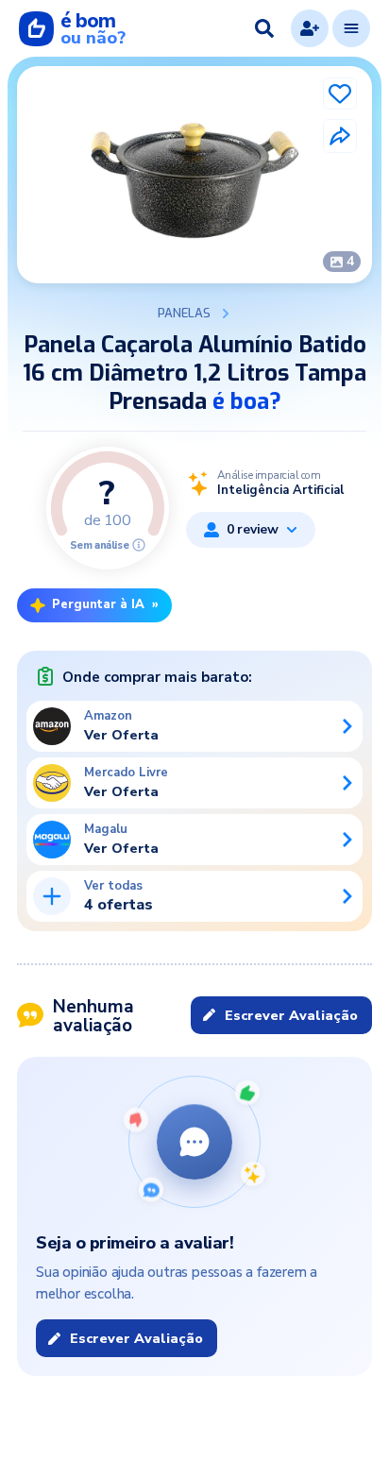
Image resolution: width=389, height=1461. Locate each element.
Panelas (184, 313)
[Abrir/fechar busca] (264, 28)
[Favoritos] (340, 93)
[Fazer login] (310, 28)
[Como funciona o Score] (138, 544)
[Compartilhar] (340, 136)
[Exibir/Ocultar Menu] (351, 28)
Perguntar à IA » (105, 604)
